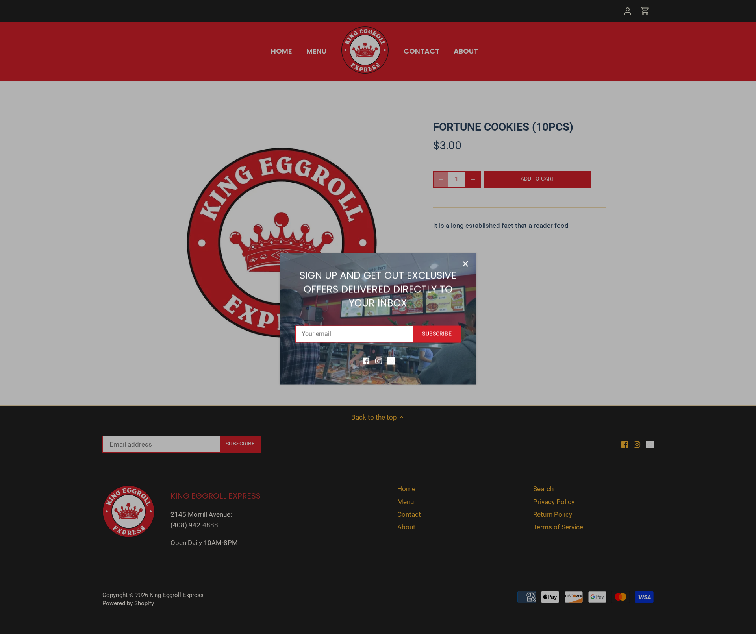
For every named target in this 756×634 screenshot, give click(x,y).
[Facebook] (366, 359)
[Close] (465, 262)
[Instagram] (378, 359)
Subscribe (436, 332)
